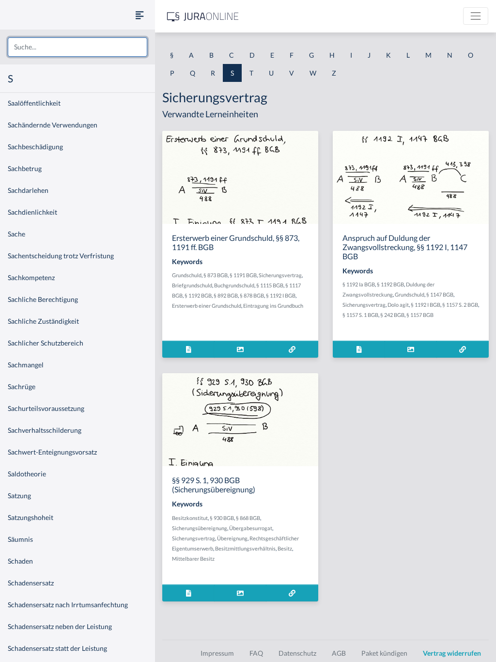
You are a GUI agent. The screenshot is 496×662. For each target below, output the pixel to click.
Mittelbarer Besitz (193, 558)
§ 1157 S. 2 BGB (460, 304)
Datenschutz (297, 653)
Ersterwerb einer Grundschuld (206, 305)
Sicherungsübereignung (199, 528)
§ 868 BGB (248, 518)
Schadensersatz (31, 583)
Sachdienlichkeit (32, 212)
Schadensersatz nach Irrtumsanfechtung (68, 604)
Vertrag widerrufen (452, 653)
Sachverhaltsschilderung (44, 430)
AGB (339, 653)
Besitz (285, 548)
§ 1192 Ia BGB (358, 284)
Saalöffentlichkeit (34, 103)
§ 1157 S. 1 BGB (360, 315)
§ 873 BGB (215, 275)
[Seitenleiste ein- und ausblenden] (139, 15)
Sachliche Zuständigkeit (43, 321)
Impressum (217, 653)
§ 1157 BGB (420, 315)
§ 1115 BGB (269, 285)
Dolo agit (398, 304)
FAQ (256, 653)
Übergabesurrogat (250, 528)
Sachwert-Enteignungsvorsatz (52, 452)
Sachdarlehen (28, 190)
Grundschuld (187, 275)
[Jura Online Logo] (203, 16)
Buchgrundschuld (234, 285)
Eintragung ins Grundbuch (273, 305)
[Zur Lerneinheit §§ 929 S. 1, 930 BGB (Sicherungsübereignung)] (292, 592)
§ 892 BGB (226, 295)
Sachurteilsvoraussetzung (46, 408)
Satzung (19, 495)
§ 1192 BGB (198, 295)
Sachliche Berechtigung (43, 299)
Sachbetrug (25, 168)
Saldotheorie (27, 474)
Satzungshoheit (30, 517)
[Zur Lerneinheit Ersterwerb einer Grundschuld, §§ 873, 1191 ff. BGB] (292, 349)
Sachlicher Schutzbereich (45, 343)
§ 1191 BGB (243, 275)
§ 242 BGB (392, 315)
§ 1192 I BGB (280, 295)
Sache (16, 234)
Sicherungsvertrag (280, 275)
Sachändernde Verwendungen (52, 125)
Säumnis (20, 539)
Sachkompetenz (31, 277)
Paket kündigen (384, 653)
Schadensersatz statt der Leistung (57, 648)
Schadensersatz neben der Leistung (60, 626)
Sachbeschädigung (35, 146)
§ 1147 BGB (439, 294)
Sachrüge (21, 386)
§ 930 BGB (222, 518)
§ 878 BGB (252, 295)
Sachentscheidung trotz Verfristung (61, 256)
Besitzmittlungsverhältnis (245, 548)
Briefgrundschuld (192, 285)
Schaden (20, 561)
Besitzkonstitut (190, 518)
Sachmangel (26, 365)
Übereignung (232, 538)
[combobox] (77, 47)
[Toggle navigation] (475, 16)
